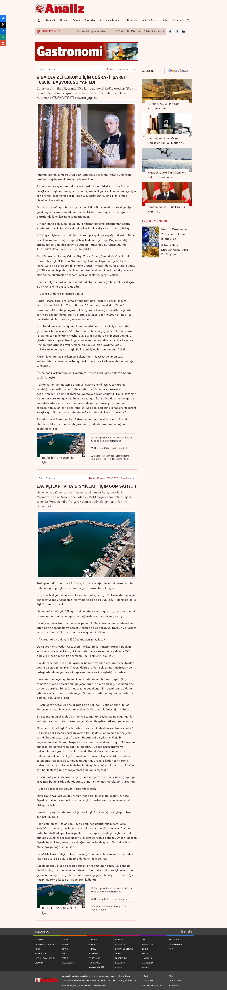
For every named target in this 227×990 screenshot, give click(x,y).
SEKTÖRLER (120, 939)
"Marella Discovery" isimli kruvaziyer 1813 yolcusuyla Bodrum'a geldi (137, 31)
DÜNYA (91, 944)
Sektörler (90, 20)
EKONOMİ (39, 939)
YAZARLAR (174, 939)
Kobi (165, 20)
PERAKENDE (121, 958)
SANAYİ (145, 967)
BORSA (65, 944)
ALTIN (64, 953)
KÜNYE (145, 976)
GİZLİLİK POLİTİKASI (151, 980)
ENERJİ (145, 939)
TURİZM (145, 948)
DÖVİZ (65, 948)
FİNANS (65, 939)
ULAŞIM (119, 967)
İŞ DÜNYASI (93, 953)
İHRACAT (92, 948)
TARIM (118, 953)
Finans (63, 20)
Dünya (76, 20)
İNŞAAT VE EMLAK (124, 948)
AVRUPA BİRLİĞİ (96, 967)
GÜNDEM (92, 939)
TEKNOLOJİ (147, 944)
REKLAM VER (42, 931)
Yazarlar (177, 20)
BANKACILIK (40, 953)
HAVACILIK (147, 958)
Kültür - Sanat (149, 20)
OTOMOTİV (120, 944)
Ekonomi (50, 20)
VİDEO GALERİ (176, 944)
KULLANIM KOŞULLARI (152, 985)
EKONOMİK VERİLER (44, 944)
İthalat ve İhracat (110, 20)
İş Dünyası (131, 20)
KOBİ (37, 948)
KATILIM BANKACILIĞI (45, 958)
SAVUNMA (120, 962)
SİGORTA (39, 962)
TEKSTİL (146, 953)
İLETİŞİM (186, 931)
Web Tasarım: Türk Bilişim (175, 982)
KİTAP (171, 948)
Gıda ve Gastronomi (47, 69)
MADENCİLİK (68, 962)
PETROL (65, 958)
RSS (171, 976)
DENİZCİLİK (147, 962)
